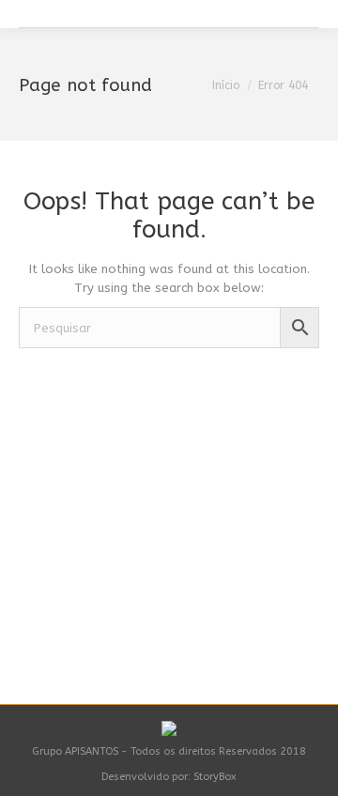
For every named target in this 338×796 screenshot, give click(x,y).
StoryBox (215, 777)
